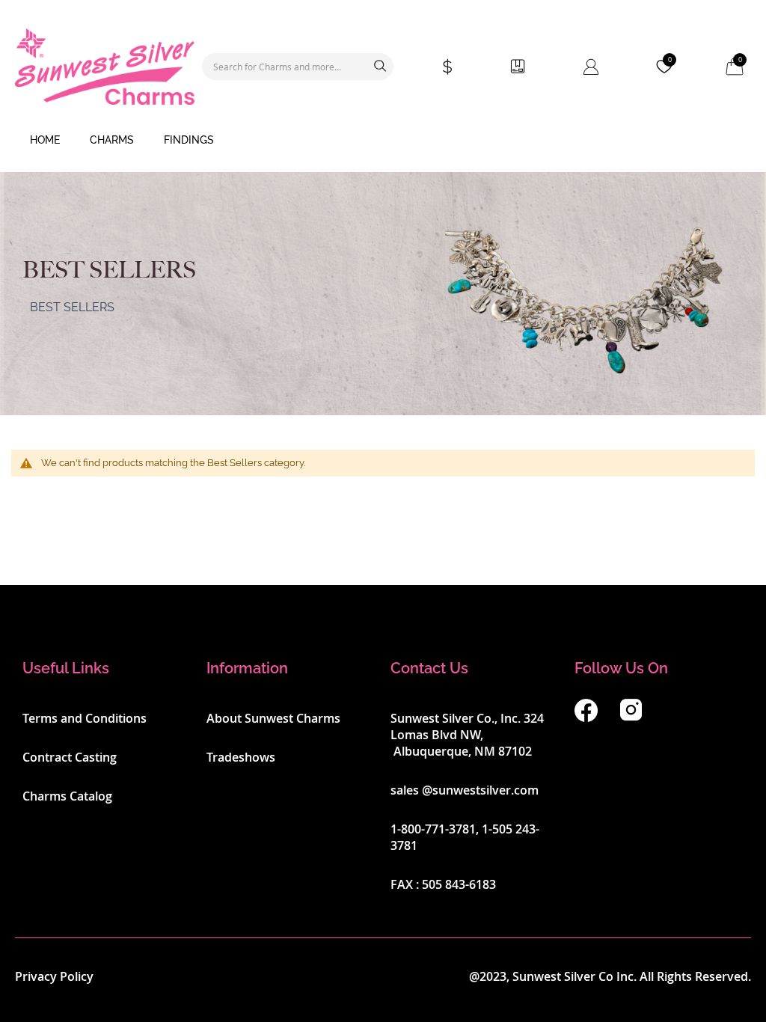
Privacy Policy (54, 976)
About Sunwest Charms (273, 718)
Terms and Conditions (84, 718)
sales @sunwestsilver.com (464, 790)
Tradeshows (240, 757)
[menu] (383, 140)
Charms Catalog (67, 796)
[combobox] (297, 66)
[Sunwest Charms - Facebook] (586, 717)
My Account (590, 66)
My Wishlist (670, 59)
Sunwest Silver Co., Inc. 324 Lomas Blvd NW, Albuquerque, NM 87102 (467, 734)
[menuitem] (45, 140)
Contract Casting (69, 757)
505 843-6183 (459, 884)
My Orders (517, 66)
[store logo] (104, 66)
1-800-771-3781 (433, 829)
